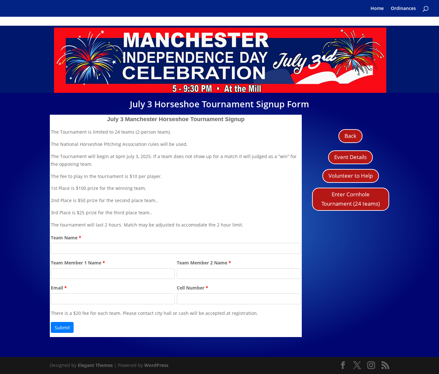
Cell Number (192, 288)
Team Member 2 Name (204, 263)
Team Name (66, 238)
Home (377, 8)
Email (59, 288)
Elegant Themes (95, 365)
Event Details (350, 157)
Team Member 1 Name (78, 263)
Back (350, 135)
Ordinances (403, 8)
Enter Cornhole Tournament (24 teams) (350, 199)
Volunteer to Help (350, 175)
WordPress (156, 365)
